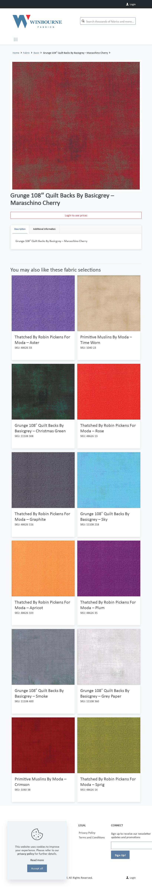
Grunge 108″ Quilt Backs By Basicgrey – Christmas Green (40, 428)
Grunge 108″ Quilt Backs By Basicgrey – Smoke (39, 693)
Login (132, 4)
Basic (36, 52)
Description (20, 229)
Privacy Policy (87, 832)
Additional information (44, 229)
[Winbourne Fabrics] (37, 21)
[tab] (20, 229)
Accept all (37, 868)
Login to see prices (76, 215)
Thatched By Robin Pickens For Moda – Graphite (42, 516)
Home (16, 52)
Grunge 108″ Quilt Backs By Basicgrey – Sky (104, 516)
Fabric (26, 52)
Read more (37, 860)
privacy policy (25, 853)
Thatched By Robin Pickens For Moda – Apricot (42, 604)
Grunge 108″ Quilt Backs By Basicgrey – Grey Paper (104, 693)
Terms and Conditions (92, 837)
